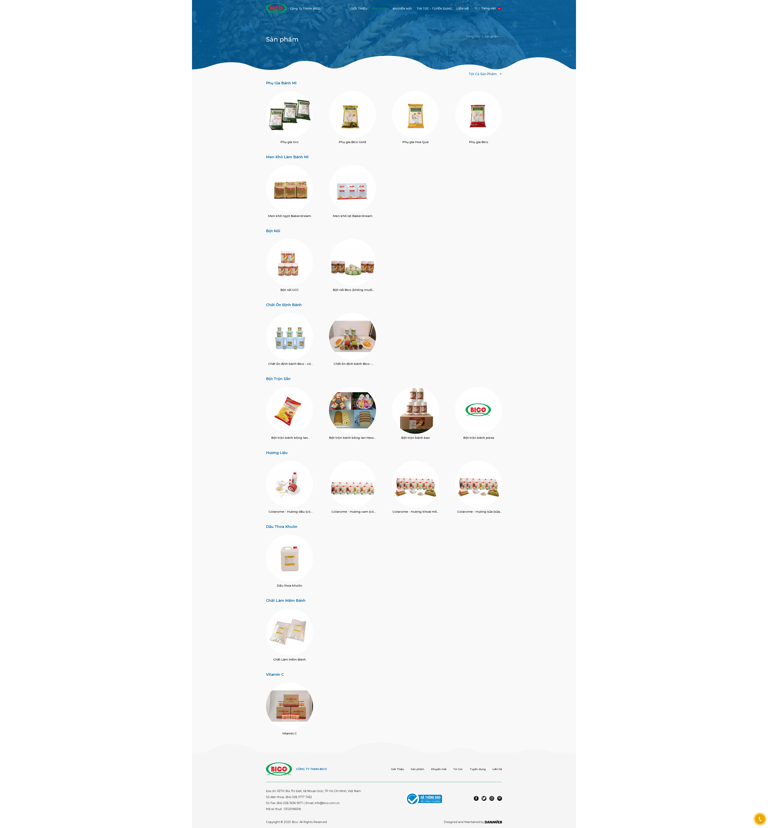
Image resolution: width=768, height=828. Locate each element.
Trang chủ (473, 36)
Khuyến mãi (438, 769)
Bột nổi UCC (289, 290)
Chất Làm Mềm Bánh (286, 600)
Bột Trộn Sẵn (278, 379)
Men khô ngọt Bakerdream (289, 216)
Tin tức (458, 769)
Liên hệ (497, 769)
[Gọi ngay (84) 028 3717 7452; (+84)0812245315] (760, 819)
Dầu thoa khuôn (289, 585)
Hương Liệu (277, 453)
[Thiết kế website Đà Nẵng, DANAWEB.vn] (493, 822)
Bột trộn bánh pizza (478, 438)
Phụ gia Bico (478, 142)
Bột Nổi (273, 231)
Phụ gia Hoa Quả (415, 142)
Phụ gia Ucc (289, 142)
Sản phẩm (417, 769)
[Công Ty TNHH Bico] (276, 8)
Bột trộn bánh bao (415, 438)
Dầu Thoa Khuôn (281, 526)
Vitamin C (275, 674)
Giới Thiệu (397, 769)
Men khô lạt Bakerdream (352, 216)
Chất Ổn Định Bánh (284, 305)
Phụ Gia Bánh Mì (281, 83)
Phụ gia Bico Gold (352, 142)
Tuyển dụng (478, 769)
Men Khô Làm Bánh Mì (287, 157)
